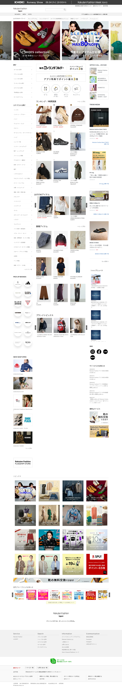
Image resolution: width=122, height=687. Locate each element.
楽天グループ (96, 6)
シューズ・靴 (17, 142)
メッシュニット (94, 18)
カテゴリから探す (18, 88)
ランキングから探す (19, 83)
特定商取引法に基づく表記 (69, 649)
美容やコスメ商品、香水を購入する (49, 676)
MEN (24, 14)
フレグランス (17, 224)
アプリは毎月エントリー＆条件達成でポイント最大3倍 (94, 14)
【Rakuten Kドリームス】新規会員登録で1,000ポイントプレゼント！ (43, 672)
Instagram (89, 641)
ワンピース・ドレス (19, 123)
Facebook (89, 639)
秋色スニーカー (75, 18)
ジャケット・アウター (19, 114)
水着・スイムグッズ (19, 187)
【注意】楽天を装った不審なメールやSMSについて (61, 602)
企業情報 (15, 683)
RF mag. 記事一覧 (104, 184)
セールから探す (18, 69)
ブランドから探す (18, 74)
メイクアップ (17, 206)
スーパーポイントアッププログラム (71, 636)
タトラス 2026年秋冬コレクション (60, 18)
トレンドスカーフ (44, 18)
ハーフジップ (84, 18)
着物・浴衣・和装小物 (19, 192)
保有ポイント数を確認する (95, 676)
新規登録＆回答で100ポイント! (83, 6)
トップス (16, 110)
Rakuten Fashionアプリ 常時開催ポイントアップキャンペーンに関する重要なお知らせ (99, 385)
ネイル (15, 210)
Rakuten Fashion (28, 10)
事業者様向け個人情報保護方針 (38, 683)
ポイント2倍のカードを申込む (72, 676)
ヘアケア (16, 219)
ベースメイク (17, 201)
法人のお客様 (65, 647)
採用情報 (61, 683)
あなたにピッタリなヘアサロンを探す (23, 676)
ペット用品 (17, 260)
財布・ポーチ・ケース (19, 164)
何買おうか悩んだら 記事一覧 (101, 214)
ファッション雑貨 (18, 155)
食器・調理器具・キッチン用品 (22, 238)
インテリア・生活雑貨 (19, 242)
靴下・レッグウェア (19, 151)
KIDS (30, 14)
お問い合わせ (65, 644)
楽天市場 (105, 6)
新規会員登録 (89, 636)
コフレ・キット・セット (20, 233)
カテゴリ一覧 (28, 269)
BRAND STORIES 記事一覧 (102, 254)
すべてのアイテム (18, 97)
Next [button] (108, 40)
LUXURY (15, 639)
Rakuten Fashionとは (67, 639)
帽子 (15, 169)
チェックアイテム (32, 18)
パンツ (15, 119)
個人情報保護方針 (24, 683)
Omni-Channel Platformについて (70, 652)
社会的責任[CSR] (52, 683)
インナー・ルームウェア (20, 146)
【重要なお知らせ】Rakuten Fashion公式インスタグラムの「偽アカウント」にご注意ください (99, 400)
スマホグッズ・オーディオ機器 (22, 247)
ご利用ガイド (65, 642)
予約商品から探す (18, 92)
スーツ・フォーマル (19, 183)
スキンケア (17, 196)
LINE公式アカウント (91, 644)
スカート (16, 128)
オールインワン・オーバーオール (22, 132)
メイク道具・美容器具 (19, 228)
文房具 (15, 256)
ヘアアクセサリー (18, 174)
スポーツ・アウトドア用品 (21, 251)
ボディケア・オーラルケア (21, 215)
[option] (36, 40)
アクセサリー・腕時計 (19, 160)
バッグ (15, 137)
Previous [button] (13, 40)
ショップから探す (18, 78)
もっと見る (29, 448)
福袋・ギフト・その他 (19, 265)
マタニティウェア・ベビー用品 (22, 178)
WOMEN (17, 14)
